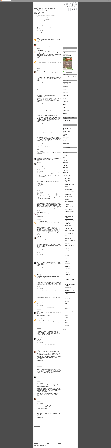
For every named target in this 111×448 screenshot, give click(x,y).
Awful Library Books (66, 126)
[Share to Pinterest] (49, 19)
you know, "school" (68, 272)
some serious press (68, 238)
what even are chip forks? (69, 257)
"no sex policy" (65, 95)
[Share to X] (47, 19)
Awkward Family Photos (67, 128)
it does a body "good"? (68, 311)
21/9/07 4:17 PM (39, 68)
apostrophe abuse (66, 137)
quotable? (66, 296)
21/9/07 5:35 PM (39, 219)
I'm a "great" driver (68, 214)
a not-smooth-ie (67, 263)
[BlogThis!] (46, 19)
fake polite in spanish (68, 196)
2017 (65, 157)
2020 (65, 155)
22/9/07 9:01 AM (39, 395)
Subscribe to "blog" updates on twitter (69, 51)
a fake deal (67, 204)
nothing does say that (68, 253)
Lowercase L (65, 134)
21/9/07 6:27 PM (39, 272)
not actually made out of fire (69, 211)
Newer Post (36, 443)
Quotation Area (65, 83)
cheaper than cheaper (66, 99)
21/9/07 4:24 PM (39, 80)
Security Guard (65, 114)
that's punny (65, 144)
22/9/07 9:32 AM (39, 401)
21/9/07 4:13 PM (39, 48)
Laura (38, 38)
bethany (38, 397)
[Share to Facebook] (48, 19)
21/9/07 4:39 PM (39, 121)
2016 (65, 159)
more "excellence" (68, 308)
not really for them (68, 194)
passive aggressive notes (67, 141)
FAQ (64, 52)
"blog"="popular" (67, 243)
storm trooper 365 (66, 143)
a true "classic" (65, 101)
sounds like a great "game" (69, 192)
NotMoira (38, 337)
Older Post (59, 443)
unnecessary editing (68, 189)
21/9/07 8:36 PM (39, 316)
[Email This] (45, 19)
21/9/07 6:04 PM (39, 252)
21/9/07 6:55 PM (39, 298)
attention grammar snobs (69, 219)
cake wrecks (65, 138)
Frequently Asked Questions (69, 230)
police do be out (65, 92)
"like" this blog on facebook (67, 49)
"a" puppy (64, 98)
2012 (65, 165)
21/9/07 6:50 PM (39, 286)
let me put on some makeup (69, 206)
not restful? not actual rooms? (70, 201)
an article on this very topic (69, 279)
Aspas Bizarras (67, 120)
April (66, 320)
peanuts (64, 105)
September (67, 180)
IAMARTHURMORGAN (41, 221)
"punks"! (66, 303)
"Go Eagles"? (67, 261)
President (64, 111)
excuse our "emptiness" (67, 82)
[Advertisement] (43, 434)
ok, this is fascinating (68, 228)
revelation (64, 104)
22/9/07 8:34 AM (39, 381)
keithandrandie (39, 50)
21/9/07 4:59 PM (39, 169)
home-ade (66, 186)
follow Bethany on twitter (67, 55)
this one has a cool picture (69, 290)
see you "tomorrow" (68, 274)
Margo (38, 162)
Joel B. (38, 375)
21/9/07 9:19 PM (39, 335)
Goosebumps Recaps (66, 131)
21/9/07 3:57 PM (39, 41)
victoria (38, 236)
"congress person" (66, 110)
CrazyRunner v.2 (39, 350)
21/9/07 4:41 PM (39, 141)
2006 (65, 327)
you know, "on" (67, 248)
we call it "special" (68, 197)
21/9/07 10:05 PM (39, 358)
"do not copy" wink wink (69, 288)
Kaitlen (38, 43)
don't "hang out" (67, 301)
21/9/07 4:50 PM (39, 160)
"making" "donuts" (68, 306)
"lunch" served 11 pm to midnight (70, 245)
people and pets (65, 85)
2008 (65, 172)
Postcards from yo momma (67, 135)
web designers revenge (69, 277)
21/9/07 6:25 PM (39, 265)
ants (64, 88)
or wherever (67, 250)
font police (65, 140)
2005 (65, 329)
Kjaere (38, 311)
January (66, 325)
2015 (65, 160)
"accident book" (67, 266)
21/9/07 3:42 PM (39, 28)
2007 (65, 174)
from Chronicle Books (71, 70)
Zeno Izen (38, 300)
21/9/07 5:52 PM (39, 247)
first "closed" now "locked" (69, 220)
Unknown (38, 318)
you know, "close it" (68, 225)
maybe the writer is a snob (69, 184)
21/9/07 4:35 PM (39, 101)
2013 (65, 164)
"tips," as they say (68, 287)
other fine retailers (69, 72)
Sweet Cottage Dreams (41, 212)
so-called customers (68, 264)
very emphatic (67, 255)
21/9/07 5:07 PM (39, 190)
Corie (38, 70)
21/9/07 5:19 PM (39, 214)
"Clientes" (65, 121)
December (67, 175)
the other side (65, 86)
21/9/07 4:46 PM (39, 149)
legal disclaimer (65, 54)
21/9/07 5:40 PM (39, 234)
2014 (65, 162)
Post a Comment (37, 426)
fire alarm (64, 89)
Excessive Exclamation (67, 129)
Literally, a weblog (66, 132)
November (67, 177)
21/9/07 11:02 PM (39, 373)
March (66, 322)
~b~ (37, 274)
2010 (65, 169)
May (66, 318)
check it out (38, 15)
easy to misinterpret (68, 209)
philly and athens (68, 268)
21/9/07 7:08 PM (39, 303)
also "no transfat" (68, 298)
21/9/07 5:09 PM (39, 210)
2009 (65, 170)
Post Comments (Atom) (43, 445)
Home (48, 443)
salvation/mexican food (67, 108)
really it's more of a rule (69, 233)
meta (66, 282)
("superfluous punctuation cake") (70, 240)
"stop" (64, 107)
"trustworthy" (67, 199)
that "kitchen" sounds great (69, 191)
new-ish (66, 235)
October (66, 178)
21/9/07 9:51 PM (39, 340)
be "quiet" (66, 187)
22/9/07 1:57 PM (39, 415)
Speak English (65, 113)
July (66, 315)
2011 (65, 167)
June (66, 317)
